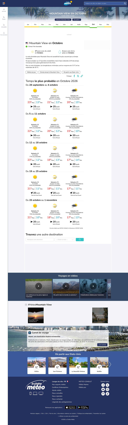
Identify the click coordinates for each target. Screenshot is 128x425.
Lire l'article (102, 345)
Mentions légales (35, 413)
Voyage (26, 8)
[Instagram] (107, 389)
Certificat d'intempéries (60, 387)
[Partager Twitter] (78, 76)
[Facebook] (103, 385)
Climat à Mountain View (63, 19)
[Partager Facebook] (74, 76)
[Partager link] (82, 76)
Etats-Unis (31, 8)
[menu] (4, 3)
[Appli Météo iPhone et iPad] (70, 407)
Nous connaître (57, 393)
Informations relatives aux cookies (66, 413)
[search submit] (125, 3)
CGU (42, 413)
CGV (46, 413)
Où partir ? (77, 19)
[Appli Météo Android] (83, 407)
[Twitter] (107, 385)
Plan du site (52, 413)
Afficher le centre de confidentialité (68, 416)
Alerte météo (56, 390)
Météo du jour (31, 72)
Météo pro (82, 387)
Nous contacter (57, 399)
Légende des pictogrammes (62, 402)
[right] (109, 287)
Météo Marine (83, 384)
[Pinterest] (103, 393)
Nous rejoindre (57, 396)
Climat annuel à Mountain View (50, 72)
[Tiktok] (107, 393)
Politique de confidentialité (84, 413)
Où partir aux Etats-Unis (71, 72)
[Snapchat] (103, 389)
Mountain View (37, 8)
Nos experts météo (58, 384)
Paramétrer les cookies (99, 413)
